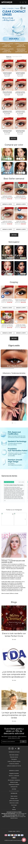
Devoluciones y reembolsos (14, 780)
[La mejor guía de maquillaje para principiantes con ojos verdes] (14, 697)
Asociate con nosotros (14, 791)
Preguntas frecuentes (14, 773)
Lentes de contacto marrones (14, 761)
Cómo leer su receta (14, 802)
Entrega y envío (14, 798)
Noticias (14, 809)
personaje (14, 788)
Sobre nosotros (14, 796)
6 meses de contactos (14, 763)
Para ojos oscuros (14, 757)
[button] (25, 519)
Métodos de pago (14, 782)
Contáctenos (14, 777)
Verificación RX (14, 786)
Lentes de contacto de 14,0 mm (14, 765)
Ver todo (14, 234)
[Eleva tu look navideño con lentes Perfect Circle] (14, 618)
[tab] (12, 40)
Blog (14, 807)
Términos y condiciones (14, 775)
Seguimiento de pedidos (14, 784)
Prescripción (14, 759)
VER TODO (13, 138)
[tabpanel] (14, 23)
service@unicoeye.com (21, 813)
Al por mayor (14, 805)
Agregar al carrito (7, 204)
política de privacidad (14, 800)
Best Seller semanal (14, 754)
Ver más (14, 639)
